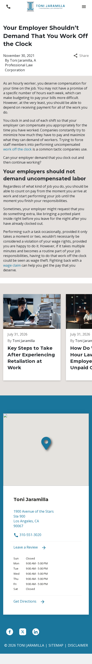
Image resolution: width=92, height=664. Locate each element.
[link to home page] (46, 6)
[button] (84, 6)
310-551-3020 (30, 534)
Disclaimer (78, 645)
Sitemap (56, 645)
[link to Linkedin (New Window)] (35, 631)
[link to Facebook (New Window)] (9, 631)
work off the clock (17, 149)
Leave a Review (26, 547)
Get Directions (25, 601)
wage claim (12, 265)
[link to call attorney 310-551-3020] (8, 6)
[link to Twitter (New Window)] (22, 631)
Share (84, 55)
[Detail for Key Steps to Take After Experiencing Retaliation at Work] (34, 337)
